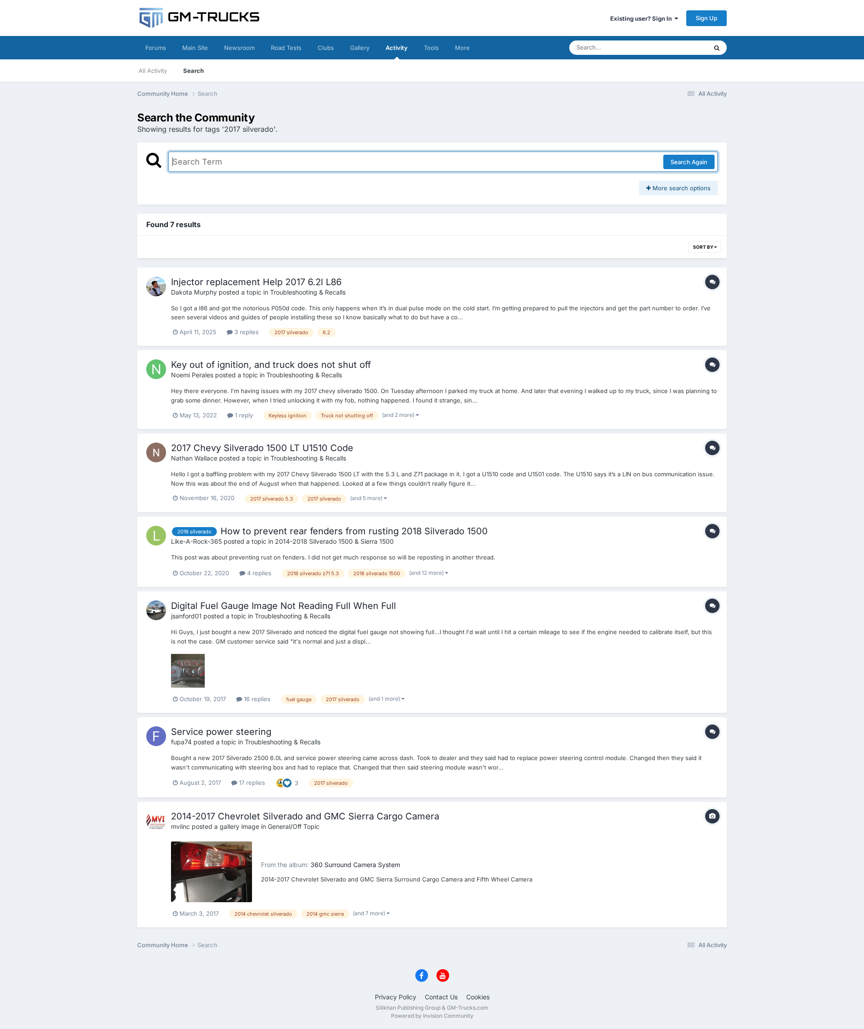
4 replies (258, 573)
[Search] (717, 47)
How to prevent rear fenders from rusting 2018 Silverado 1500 (354, 531)
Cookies (478, 997)
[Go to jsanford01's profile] (156, 610)
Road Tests (286, 47)
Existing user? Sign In (642, 18)
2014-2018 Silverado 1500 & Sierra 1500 (334, 541)
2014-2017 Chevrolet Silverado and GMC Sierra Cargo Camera (305, 816)
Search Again (688, 162)
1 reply (243, 415)
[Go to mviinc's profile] (156, 821)
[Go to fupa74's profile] (156, 736)
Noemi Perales (192, 375)
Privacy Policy (395, 997)
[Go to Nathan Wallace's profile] (156, 452)
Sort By (703, 247)
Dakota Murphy (194, 292)
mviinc (180, 826)
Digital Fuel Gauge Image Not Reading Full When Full (283, 605)
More (462, 47)
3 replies (246, 332)
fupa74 (181, 742)
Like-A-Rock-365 (196, 541)
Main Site (195, 47)
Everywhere (679, 47)
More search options (681, 188)
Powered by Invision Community (432, 1015)
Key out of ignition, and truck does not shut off (271, 364)
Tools (431, 47)
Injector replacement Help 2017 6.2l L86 (256, 282)
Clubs (326, 47)
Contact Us (441, 997)
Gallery (359, 47)
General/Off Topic (294, 826)
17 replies (251, 782)
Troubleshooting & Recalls (308, 292)
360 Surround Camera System (355, 864)
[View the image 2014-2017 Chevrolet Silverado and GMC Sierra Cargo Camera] (211, 871)
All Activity (153, 70)
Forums (155, 47)
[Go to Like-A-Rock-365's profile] (156, 536)
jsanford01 (186, 616)
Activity (397, 47)
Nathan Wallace (194, 458)
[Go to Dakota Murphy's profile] (156, 286)
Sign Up (706, 18)
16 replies (256, 698)
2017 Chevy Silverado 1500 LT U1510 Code (262, 448)
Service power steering (221, 731)
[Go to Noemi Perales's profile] (156, 369)
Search (193, 70)
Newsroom (239, 47)
